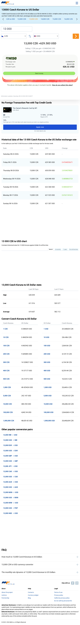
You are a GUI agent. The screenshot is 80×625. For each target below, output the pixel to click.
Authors (4, 595)
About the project (7, 592)
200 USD (47, 354)
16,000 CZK (68, 19)
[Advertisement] (40, 223)
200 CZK (6, 354)
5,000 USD (47, 396)
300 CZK (6, 362)
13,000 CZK (33, 19)
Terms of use (58, 592)
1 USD (46, 329)
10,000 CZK (7, 404)
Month (51, 249)
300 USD (47, 362)
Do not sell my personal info (63, 601)
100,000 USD (48, 412)
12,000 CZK (22, 19)
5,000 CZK (7, 396)
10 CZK (6, 337)
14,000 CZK (45, 19)
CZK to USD (10, 19)
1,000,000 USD (49, 421)
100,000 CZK (8, 412)
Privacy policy (58, 595)
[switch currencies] (76, 36)
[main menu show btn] (77, 3)
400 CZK (6, 371)
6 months (58, 249)
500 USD (47, 379)
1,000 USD (47, 387)
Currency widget (33, 595)
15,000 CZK (56, 19)
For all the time (73, 249)
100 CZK (6, 346)
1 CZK (5, 329)
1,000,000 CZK (8, 421)
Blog (29, 598)
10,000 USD (48, 404)
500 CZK (6, 379)
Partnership (5, 598)
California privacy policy (61, 598)
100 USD (47, 346)
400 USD (47, 371)
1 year (65, 249)
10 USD (46, 337)
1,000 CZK (7, 387)
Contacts (31, 592)
